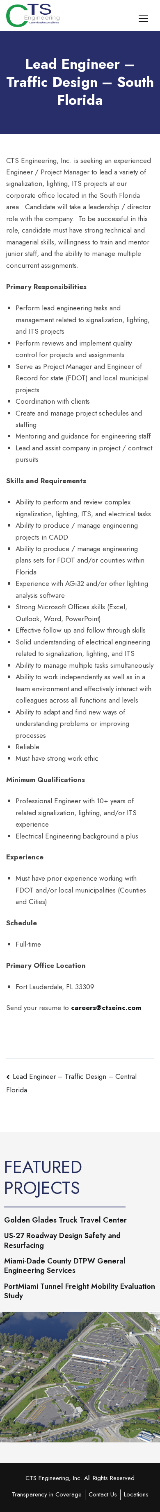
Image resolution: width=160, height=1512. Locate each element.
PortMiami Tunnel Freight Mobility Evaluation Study (79, 1291)
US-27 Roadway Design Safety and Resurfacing (62, 1240)
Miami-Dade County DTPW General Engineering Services (65, 1266)
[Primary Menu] (143, 17)
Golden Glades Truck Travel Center (65, 1220)
